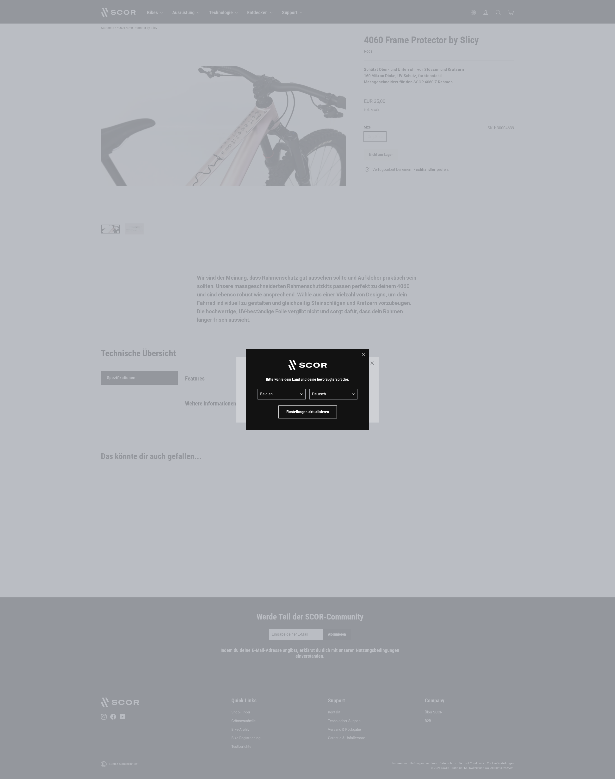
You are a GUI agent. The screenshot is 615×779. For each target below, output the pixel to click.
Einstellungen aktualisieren (307, 412)
